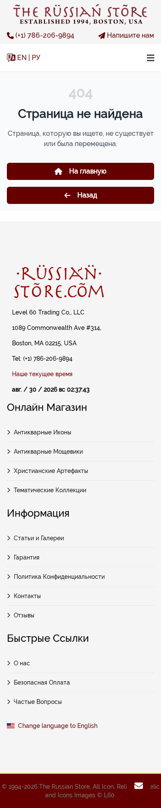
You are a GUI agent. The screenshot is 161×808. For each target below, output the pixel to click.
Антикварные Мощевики (48, 451)
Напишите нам (130, 35)
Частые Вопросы (38, 701)
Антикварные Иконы (42, 432)
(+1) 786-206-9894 (44, 35)
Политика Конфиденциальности (59, 576)
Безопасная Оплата (42, 682)
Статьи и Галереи (39, 538)
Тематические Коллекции (50, 490)
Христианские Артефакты (51, 470)
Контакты (27, 596)
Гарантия (26, 557)
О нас (22, 663)
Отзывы (24, 615)
